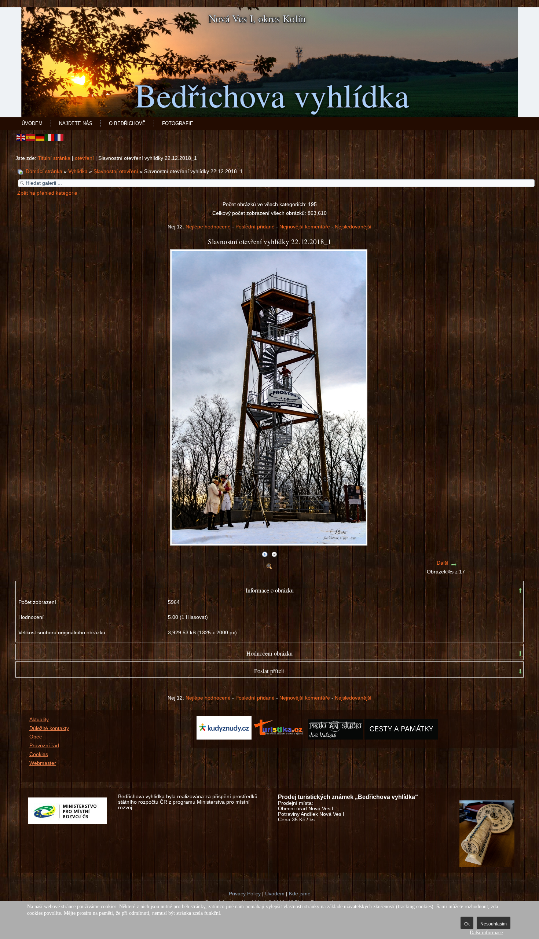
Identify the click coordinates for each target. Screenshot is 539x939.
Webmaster (42, 763)
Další (442, 563)
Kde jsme (300, 893)
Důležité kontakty (49, 728)
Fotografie (177, 123)
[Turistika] (280, 738)
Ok (467, 924)
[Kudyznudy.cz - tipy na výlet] (224, 738)
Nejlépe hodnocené (208, 227)
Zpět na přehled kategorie (47, 193)
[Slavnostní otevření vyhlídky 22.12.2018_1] (269, 543)
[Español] (31, 137)
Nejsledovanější (353, 227)
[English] (21, 137)
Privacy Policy (245, 893)
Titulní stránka (54, 158)
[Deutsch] (40, 137)
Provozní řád (44, 745)
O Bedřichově (127, 123)
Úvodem (32, 123)
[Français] (59, 137)
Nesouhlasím (493, 924)
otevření (84, 158)
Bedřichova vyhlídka (272, 95)
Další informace (486, 932)
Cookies (38, 754)
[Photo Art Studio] (335, 738)
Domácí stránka (44, 171)
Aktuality (39, 719)
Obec (35, 737)
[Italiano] (50, 137)
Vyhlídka (78, 171)
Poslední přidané (255, 227)
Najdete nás (75, 123)
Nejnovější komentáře (304, 227)
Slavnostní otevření (116, 171)
